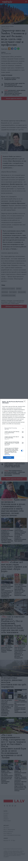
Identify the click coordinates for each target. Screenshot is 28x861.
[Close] (25, 401)
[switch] (22, 432)
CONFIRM (8, 457)
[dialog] (14, 430)
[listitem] (14, 428)
